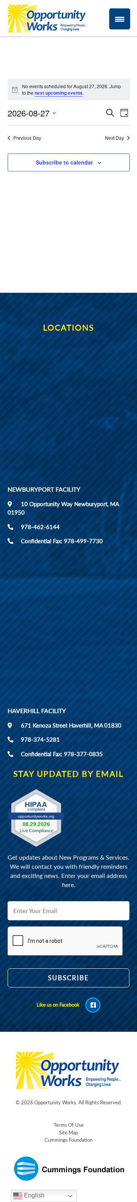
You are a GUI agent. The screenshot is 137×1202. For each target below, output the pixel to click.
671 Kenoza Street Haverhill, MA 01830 (71, 725)
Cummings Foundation (68, 1140)
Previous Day (27, 138)
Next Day (114, 138)
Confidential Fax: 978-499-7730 (62, 540)
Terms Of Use (69, 1125)
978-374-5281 (40, 739)
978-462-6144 (40, 526)
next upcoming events (59, 92)
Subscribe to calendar (64, 162)
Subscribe (68, 978)
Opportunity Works (55, 1102)
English (33, 1195)
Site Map (68, 1132)
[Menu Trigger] (119, 18)
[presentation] (65, 993)
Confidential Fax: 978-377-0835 (62, 753)
